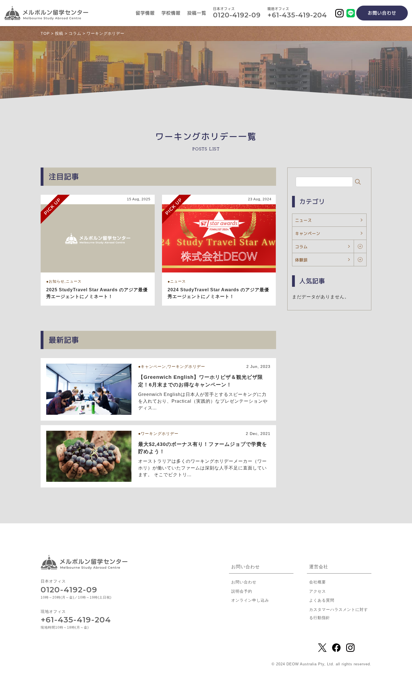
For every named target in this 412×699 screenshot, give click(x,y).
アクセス (317, 591)
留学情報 (145, 13)
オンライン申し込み (250, 600)
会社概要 (317, 582)
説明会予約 (241, 591)
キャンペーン (307, 233)
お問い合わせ (382, 13)
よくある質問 (321, 600)
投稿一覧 (196, 13)
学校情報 (170, 13)
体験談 (301, 259)
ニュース (303, 220)
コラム (301, 246)
